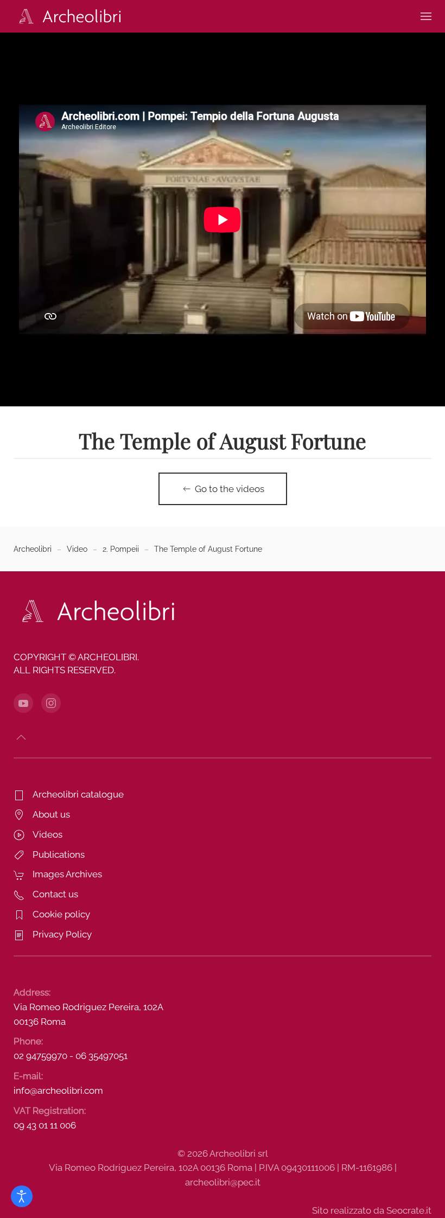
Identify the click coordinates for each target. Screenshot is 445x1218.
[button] (426, 16)
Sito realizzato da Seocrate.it (371, 1210)
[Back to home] (68, 16)
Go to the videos (229, 488)
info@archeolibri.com (58, 1090)
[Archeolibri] (95, 610)
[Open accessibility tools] (22, 1196)
